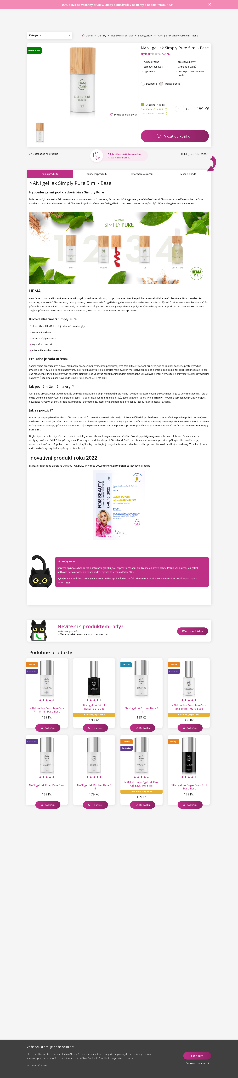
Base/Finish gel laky (122, 35)
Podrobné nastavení (197, 1063)
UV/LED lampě (57, 440)
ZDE (131, 572)
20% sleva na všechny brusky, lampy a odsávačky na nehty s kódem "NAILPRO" (117, 4)
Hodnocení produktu (96, 173)
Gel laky (102, 35)
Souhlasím (197, 1055)
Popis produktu (49, 173)
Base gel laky (145, 35)
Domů (89, 35)
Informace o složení (142, 173)
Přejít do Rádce (192, 631)
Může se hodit (188, 173)
